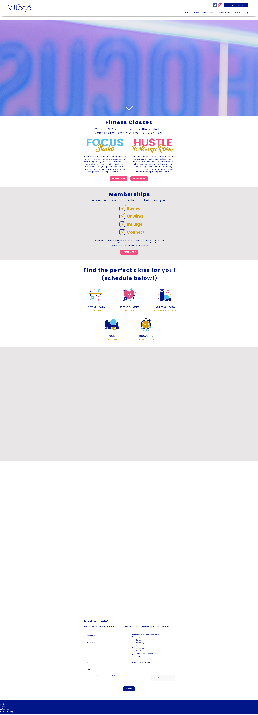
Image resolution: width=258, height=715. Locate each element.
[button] (211, 12)
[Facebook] (215, 5)
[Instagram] (220, 5)
